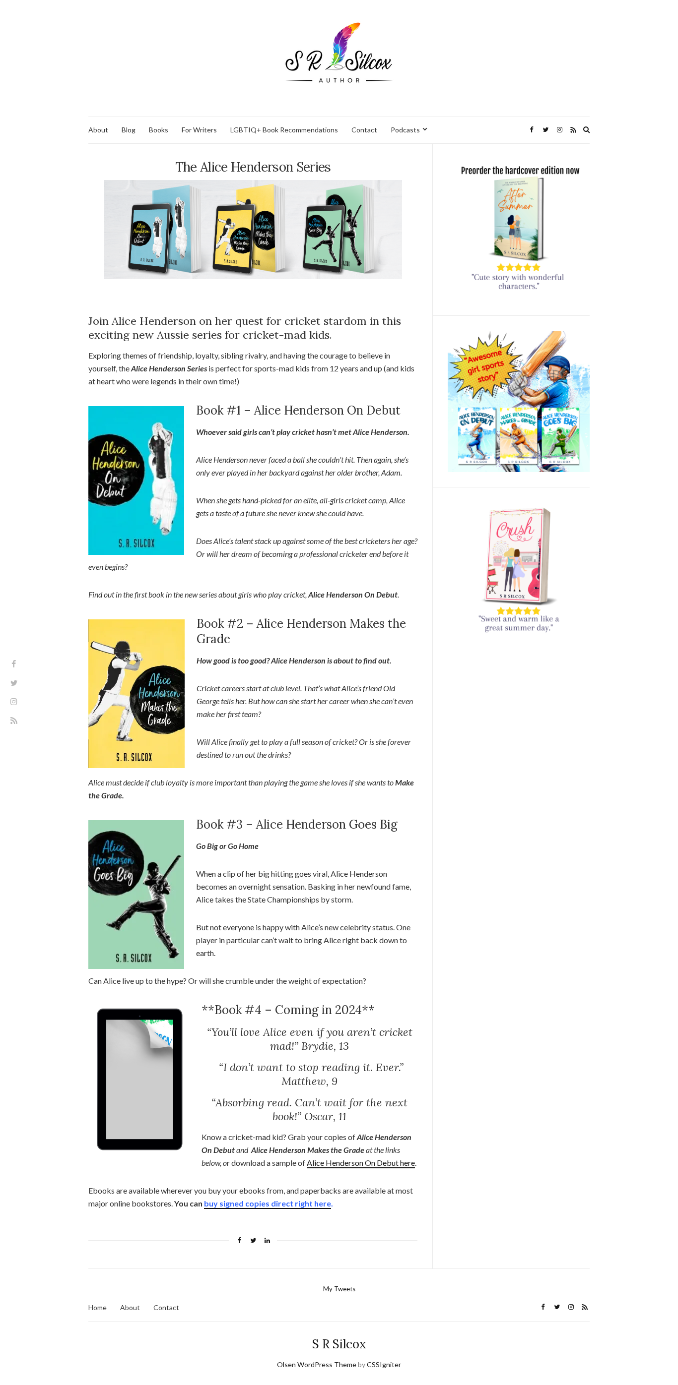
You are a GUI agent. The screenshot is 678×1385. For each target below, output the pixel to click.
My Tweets (339, 1289)
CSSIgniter (384, 1364)
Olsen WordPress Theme (316, 1364)
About (98, 129)
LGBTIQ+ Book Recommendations (284, 129)
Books (158, 129)
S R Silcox (339, 1344)
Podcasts (405, 129)
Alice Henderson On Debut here (361, 1162)
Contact (364, 129)
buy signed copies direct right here (267, 1203)
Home (97, 1307)
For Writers (199, 129)
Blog (129, 129)
